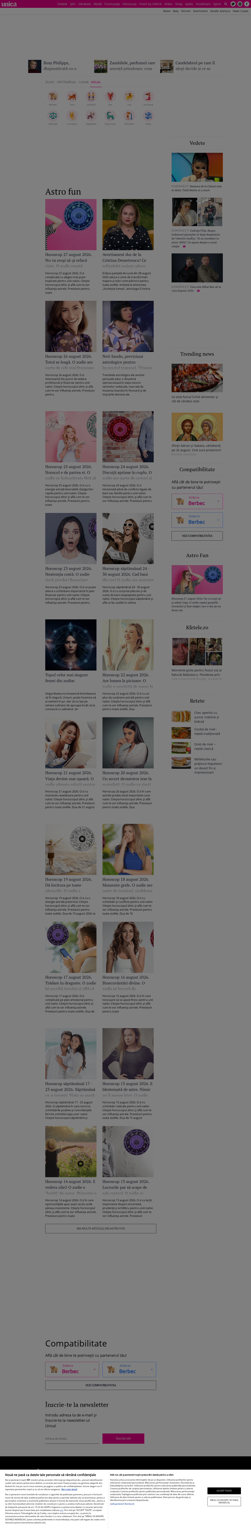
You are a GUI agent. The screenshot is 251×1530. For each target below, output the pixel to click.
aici (61, 1510)
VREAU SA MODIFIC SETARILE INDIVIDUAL (224, 1501)
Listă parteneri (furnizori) (122, 1503)
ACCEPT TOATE (224, 1490)
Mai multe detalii (69, 1489)
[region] (125, 1500)
